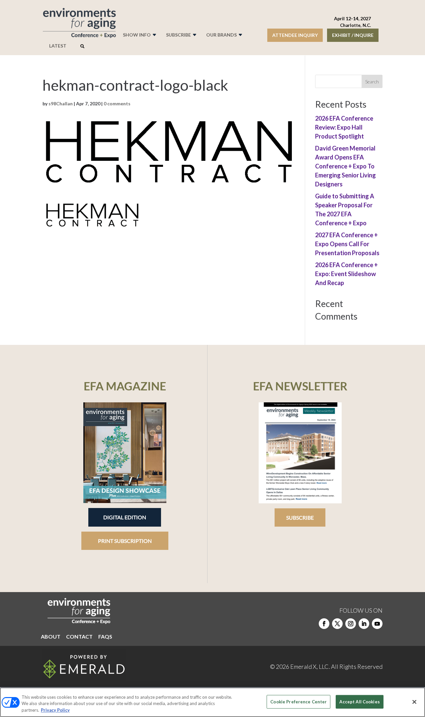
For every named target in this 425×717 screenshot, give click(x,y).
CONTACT (79, 637)
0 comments (117, 103)
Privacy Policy (55, 710)
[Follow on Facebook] (324, 623)
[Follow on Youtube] (377, 623)
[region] (212, 702)
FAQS (105, 637)
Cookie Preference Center (298, 701)
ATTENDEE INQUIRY (295, 35)
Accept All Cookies (359, 701)
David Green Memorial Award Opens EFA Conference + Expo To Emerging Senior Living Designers (345, 166)
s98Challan (60, 103)
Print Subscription (125, 541)
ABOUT (50, 637)
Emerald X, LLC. (310, 666)
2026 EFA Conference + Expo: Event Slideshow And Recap (346, 273)
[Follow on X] (337, 623)
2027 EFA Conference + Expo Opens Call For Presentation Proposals (347, 243)
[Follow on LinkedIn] (364, 623)
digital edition (124, 517)
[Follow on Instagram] (350, 623)
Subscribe (300, 517)
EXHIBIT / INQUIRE (353, 35)
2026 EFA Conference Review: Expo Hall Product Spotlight (344, 127)
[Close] (414, 701)
